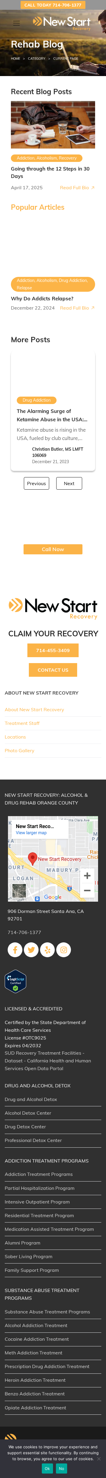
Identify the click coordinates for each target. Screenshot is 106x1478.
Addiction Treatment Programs (39, 1174)
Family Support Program (32, 1270)
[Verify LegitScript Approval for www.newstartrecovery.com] (15, 991)
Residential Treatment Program (39, 1215)
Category (36, 58)
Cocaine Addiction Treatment (37, 1339)
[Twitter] (31, 949)
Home (15, 58)
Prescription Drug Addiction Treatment (47, 1366)
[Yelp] (47, 949)
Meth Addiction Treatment (33, 1353)
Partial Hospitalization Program (39, 1188)
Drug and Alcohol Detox (31, 1099)
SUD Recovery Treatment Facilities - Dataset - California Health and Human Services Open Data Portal (48, 1060)
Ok (47, 1468)
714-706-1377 (24, 932)
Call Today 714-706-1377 (53, 4)
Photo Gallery (19, 750)
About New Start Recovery (34, 709)
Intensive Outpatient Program (37, 1202)
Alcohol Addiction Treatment (36, 1325)
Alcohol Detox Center (28, 1113)
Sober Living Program (28, 1256)
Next (69, 483)
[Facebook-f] (15, 949)
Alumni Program (22, 1243)
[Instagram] (63, 949)
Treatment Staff (22, 723)
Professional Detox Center (33, 1140)
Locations (15, 737)
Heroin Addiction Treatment (35, 1380)
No (61, 1468)
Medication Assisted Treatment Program (49, 1229)
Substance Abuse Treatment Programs (47, 1312)
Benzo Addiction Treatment (35, 1394)
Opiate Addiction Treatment (35, 1408)
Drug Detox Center (25, 1127)
